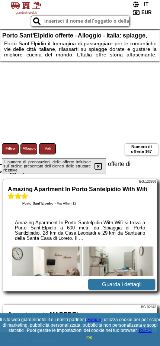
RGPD (145, 330)
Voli (48, 148)
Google (93, 319)
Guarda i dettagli (121, 284)
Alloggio (29, 148)
